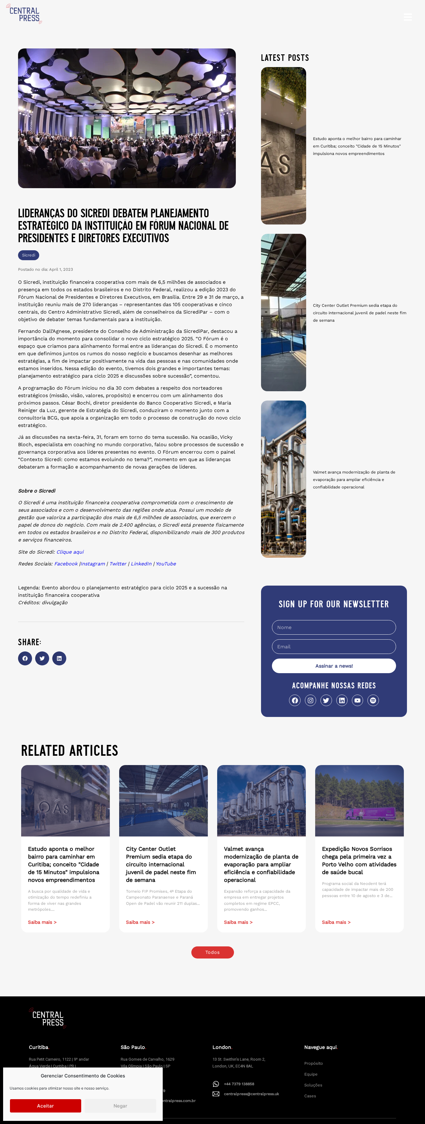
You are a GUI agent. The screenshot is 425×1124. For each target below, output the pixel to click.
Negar (120, 1106)
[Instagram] (310, 700)
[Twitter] (326, 700)
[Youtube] (357, 700)
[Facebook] (294, 700)
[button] (25, 658)
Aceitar (45, 1106)
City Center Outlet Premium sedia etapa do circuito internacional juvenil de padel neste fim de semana (359, 313)
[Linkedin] (342, 700)
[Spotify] (373, 700)
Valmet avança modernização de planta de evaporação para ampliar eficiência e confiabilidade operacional (354, 479)
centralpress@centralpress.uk (251, 1094)
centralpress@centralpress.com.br (164, 1101)
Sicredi (28, 255)
